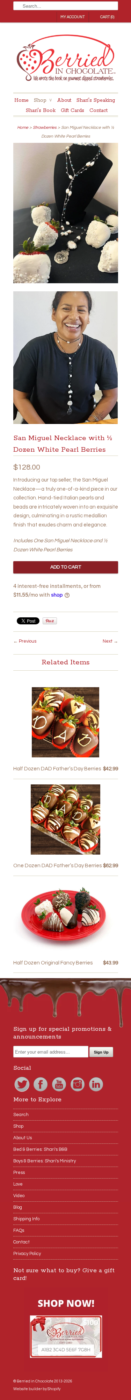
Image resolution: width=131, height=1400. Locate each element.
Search (21, 1114)
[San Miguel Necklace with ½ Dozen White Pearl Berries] (65, 214)
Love (18, 1184)
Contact (98, 110)
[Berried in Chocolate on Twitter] (22, 1091)
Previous (27, 641)
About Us (22, 1137)
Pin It (50, 620)
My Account (72, 17)
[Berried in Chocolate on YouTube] (59, 1091)
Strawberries (45, 127)
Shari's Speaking (96, 100)
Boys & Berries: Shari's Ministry (44, 1161)
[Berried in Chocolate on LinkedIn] (96, 1091)
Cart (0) (107, 17)
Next (107, 641)
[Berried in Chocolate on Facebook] (41, 1091)
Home (21, 100)
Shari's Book (41, 110)
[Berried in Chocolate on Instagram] (78, 1091)
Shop (43, 100)
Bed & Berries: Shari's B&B (40, 1149)
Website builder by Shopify (36, 1389)
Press (19, 1172)
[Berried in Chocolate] (65, 60)
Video (18, 1195)
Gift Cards (72, 110)
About (64, 100)
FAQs (18, 1230)
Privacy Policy (27, 1253)
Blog (17, 1207)
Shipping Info (26, 1218)
